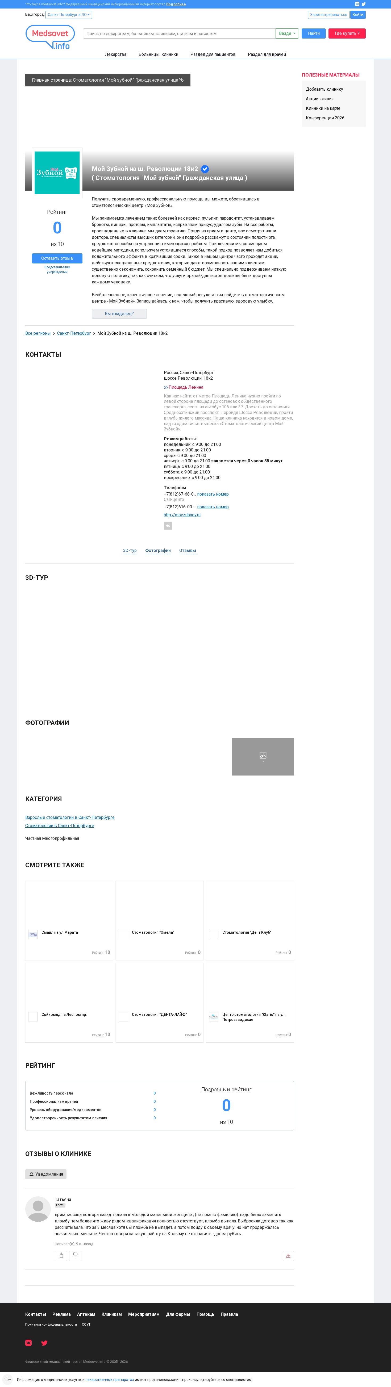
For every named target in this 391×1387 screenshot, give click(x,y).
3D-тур (130, 550)
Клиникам (112, 1314)
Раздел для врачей (267, 54)
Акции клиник (320, 98)
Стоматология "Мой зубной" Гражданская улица (126, 80)
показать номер (213, 494)
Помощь (205, 1314)
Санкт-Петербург (74, 333)
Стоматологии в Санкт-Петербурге (59, 825)
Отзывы (187, 550)
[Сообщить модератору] (288, 1256)
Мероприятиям (144, 1314)
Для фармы (178, 1314)
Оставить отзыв (57, 258)
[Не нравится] (75, 1256)
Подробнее (176, 4)
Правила (229, 1314)
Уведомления (48, 1174)
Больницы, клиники (158, 54)
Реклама (61, 1314)
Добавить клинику (324, 89)
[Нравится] (61, 1256)
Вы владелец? (119, 313)
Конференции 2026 (325, 117)
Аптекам (86, 1314)
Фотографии (158, 550)
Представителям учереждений (57, 269)
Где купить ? (347, 33)
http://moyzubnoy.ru (182, 514)
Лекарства (115, 54)
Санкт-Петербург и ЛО (68, 14)
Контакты (35, 1314)
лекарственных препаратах (109, 1379)
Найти (314, 33)
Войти (358, 14)
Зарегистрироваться (328, 14)
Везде (285, 33)
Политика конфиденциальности (51, 1324)
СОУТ (86, 1324)
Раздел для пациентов (213, 54)
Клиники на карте (323, 108)
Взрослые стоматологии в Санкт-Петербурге (70, 817)
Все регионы (38, 333)
